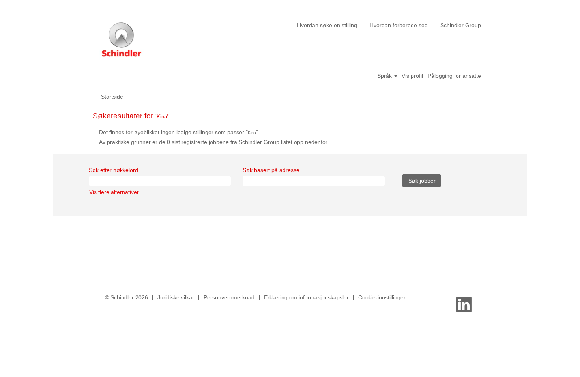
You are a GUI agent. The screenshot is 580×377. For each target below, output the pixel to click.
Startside (112, 96)
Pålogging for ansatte (454, 76)
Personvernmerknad (229, 297)
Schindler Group (460, 25)
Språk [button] (385, 76)
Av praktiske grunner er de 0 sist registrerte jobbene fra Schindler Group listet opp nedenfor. (214, 142)
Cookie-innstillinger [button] (382, 297)
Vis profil (412, 76)
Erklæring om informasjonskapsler (306, 297)
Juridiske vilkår (175, 297)
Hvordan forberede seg (399, 25)
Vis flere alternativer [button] (114, 192)
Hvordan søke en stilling (327, 25)
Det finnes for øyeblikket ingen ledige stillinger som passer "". (179, 132)
